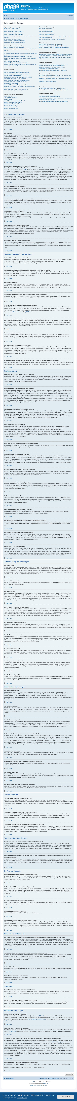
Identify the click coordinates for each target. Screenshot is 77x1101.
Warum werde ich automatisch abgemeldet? (14, 40)
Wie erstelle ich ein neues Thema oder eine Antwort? (16, 71)
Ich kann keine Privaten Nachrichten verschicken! (51, 44)
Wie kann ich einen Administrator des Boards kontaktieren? (53, 101)
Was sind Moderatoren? (45, 30)
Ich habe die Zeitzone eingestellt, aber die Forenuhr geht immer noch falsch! (20, 54)
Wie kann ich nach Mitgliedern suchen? (48, 68)
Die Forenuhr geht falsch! (10, 52)
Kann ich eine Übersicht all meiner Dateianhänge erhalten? (53, 89)
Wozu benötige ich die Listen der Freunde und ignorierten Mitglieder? (55, 54)
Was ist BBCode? (8, 96)
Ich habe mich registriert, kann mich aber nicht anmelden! (18, 33)
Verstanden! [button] (66, 1097)
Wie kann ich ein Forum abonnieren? (48, 81)
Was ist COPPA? (8, 30)
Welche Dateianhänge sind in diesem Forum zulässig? (52, 88)
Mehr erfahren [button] (22, 1098)
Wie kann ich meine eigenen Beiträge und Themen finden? (53, 70)
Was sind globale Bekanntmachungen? (13, 102)
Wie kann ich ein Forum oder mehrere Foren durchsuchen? (53, 64)
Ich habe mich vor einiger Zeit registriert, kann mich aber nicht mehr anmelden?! (20, 36)
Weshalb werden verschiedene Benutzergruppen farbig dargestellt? (55, 36)
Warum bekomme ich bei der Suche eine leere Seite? (52, 67)
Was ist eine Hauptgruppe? (45, 37)
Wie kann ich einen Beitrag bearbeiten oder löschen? (16, 72)
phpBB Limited (15, 312)
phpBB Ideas (12, 1031)
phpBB (33, 1081)
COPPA (24, 169)
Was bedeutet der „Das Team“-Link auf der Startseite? (52, 39)
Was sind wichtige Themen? (10, 105)
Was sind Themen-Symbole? (11, 108)
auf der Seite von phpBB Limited (37, 1019)
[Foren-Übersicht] (12, 6)
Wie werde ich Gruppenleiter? (46, 34)
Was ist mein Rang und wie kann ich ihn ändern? (15, 62)
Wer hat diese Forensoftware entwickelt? (49, 95)
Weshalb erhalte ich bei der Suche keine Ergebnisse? (52, 65)
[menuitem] (6, 15)
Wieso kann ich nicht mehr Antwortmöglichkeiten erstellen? (18, 77)
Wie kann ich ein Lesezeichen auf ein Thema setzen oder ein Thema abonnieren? (55, 79)
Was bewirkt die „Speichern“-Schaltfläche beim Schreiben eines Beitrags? (19, 87)
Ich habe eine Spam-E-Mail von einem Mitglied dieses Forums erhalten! (54, 48)
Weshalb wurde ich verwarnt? (11, 83)
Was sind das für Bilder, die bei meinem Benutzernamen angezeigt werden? (20, 59)
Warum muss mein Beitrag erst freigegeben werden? (16, 89)
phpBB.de (26, 312)
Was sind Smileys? (8, 99)
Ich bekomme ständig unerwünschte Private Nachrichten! (53, 45)
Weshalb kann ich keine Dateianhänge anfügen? (15, 81)
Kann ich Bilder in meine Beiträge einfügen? (14, 100)
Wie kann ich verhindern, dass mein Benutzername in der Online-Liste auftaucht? (21, 49)
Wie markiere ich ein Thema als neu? (13, 91)
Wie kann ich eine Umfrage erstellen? (13, 75)
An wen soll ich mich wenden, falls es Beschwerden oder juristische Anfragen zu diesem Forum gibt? (55, 98)
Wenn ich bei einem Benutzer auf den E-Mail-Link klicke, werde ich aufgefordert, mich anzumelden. (20, 65)
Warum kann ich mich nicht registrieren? (13, 31)
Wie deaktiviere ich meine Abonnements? (49, 83)
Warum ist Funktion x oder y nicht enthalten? (50, 96)
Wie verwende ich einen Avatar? (11, 61)
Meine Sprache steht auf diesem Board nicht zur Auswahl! (18, 56)
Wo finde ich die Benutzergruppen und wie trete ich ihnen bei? (54, 33)
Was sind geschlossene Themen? (12, 106)
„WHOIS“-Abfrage (56, 1042)
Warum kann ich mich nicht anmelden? (13, 34)
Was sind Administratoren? (45, 28)
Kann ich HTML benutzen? (10, 97)
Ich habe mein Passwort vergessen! (12, 39)
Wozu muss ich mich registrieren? (12, 28)
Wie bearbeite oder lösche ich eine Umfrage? (15, 78)
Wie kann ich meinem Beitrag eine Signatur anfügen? (16, 74)
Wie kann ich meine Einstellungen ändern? (14, 47)
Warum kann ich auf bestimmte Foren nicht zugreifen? (17, 80)
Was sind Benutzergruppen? (46, 31)
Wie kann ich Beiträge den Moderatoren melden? (15, 84)
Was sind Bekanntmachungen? (11, 103)
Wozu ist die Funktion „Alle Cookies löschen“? (15, 42)
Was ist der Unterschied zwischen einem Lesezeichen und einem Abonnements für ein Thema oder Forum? (55, 76)
